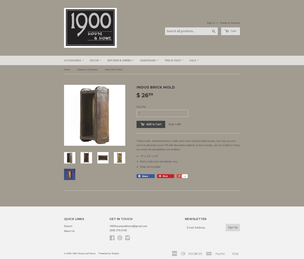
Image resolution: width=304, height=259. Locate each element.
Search (68, 226)
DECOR (94, 60)
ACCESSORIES (73, 60)
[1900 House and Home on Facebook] (112, 239)
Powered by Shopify (109, 253)
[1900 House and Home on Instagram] (127, 239)
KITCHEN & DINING (119, 60)
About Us (69, 231)
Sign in (211, 22)
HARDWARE (148, 60)
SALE (193, 60)
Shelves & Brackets (87, 69)
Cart (233, 31)
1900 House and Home (83, 253)
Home (67, 69)
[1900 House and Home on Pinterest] (119, 239)
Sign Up (233, 227)
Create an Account (230, 22)
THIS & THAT (173, 60)
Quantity (141, 106)
